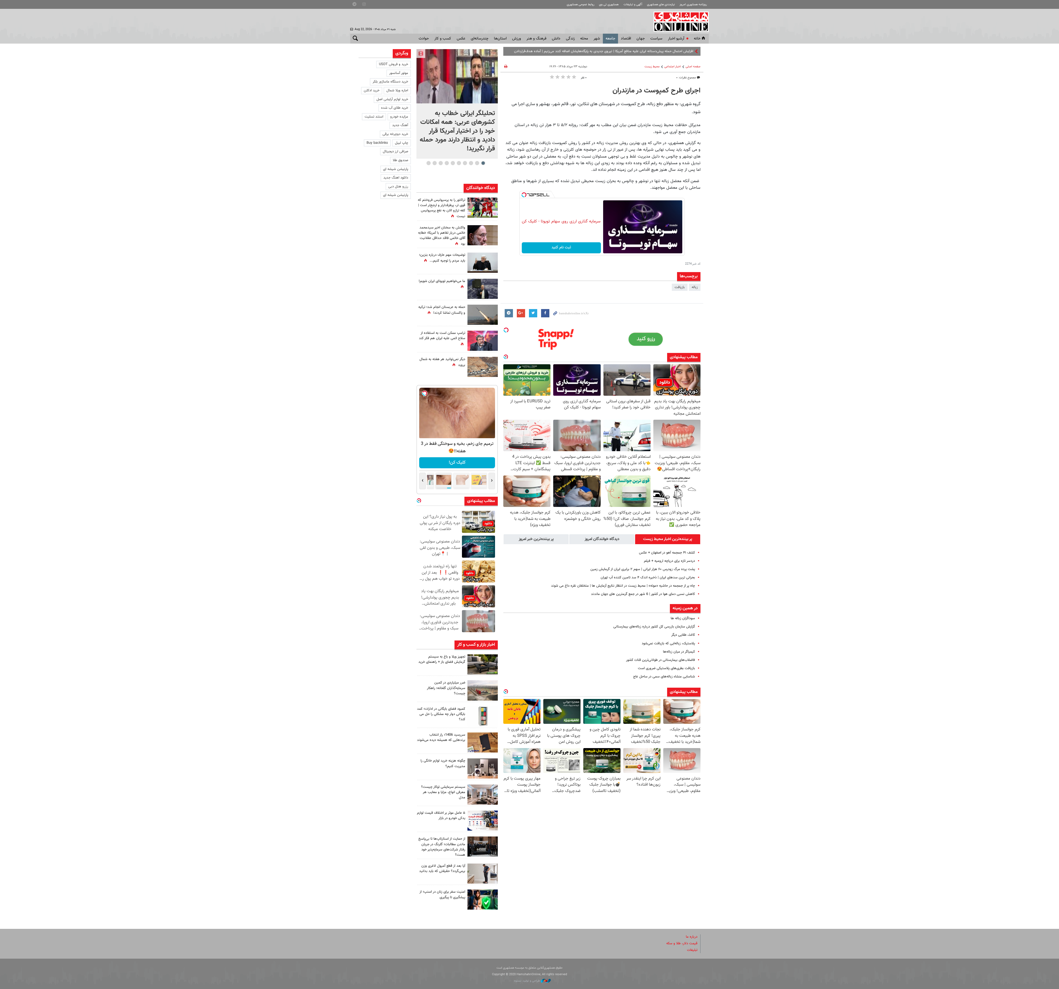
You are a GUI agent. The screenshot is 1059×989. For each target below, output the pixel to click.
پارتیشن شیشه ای (395, 169)
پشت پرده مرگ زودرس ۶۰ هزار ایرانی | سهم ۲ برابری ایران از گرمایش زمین (642, 569)
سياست (656, 39)
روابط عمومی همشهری (580, 4)
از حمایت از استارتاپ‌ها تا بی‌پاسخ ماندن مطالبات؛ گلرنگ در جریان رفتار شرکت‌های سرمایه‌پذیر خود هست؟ (441, 847)
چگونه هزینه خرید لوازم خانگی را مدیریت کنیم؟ (443, 763)
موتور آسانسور (398, 73)
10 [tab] (428, 163)
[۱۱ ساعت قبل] (482, 208)
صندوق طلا (400, 160)
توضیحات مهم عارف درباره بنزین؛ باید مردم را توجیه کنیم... (442, 258)
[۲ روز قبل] (482, 873)
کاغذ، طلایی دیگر (683, 635)
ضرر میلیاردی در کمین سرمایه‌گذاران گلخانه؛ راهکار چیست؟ (446, 688)
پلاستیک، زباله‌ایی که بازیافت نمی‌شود (668, 643)
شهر (596, 39)
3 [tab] (471, 163)
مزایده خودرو (399, 116)
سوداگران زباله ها (683, 618)
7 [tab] (447, 163)
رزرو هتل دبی (398, 186)
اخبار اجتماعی (672, 66)
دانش (556, 39)
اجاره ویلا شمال (397, 90)
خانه (697, 39)
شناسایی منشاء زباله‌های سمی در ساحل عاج (664, 676)
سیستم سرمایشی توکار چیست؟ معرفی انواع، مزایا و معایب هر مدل (443, 792)
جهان (641, 39)
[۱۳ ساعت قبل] (482, 846)
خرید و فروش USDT (393, 64)
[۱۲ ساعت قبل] (482, 262)
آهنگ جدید (400, 125)
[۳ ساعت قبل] (457, 76)
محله (584, 39)
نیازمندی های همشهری (661, 4)
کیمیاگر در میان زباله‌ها (679, 652)
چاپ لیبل (401, 143)
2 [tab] (477, 163)
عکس (461, 39)
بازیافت (680, 287)
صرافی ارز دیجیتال (395, 151)
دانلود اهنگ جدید (395, 177)
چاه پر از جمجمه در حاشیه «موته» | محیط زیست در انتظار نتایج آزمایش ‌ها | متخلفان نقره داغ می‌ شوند (623, 586)
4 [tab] (465, 163)
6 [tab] (453, 163)
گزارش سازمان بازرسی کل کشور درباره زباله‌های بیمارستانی (654, 626)
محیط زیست (652, 66)
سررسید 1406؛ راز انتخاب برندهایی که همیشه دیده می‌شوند (441, 737)
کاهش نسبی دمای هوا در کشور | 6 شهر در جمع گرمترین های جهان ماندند (643, 594)
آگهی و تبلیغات (633, 4)
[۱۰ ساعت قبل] (482, 367)
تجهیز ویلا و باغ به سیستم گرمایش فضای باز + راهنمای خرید (441, 659)
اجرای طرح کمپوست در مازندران (656, 90)
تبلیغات (692, 950)
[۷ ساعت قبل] (482, 664)
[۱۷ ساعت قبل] (482, 235)
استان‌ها (500, 39)
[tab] (667, 539)
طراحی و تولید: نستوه (527, 981)
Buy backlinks (377, 143)
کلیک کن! (457, 462)
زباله (695, 287)
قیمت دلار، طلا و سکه (681, 943)
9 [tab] (434, 163)
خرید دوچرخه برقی (395, 134)
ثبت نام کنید (561, 247)
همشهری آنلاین (678, 21)
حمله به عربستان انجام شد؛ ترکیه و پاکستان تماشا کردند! (441, 310)
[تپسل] (524, 195)
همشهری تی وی (609, 4)
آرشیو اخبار (676, 39)
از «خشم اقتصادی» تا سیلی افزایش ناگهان (663, 51)
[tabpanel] (457, 104)
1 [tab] (483, 163)
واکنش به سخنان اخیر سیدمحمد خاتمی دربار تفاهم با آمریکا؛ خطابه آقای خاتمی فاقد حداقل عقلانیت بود (441, 236)
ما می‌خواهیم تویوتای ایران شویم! (442, 281)
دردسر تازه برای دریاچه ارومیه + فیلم (669, 561)
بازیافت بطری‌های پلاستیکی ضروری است (666, 668)
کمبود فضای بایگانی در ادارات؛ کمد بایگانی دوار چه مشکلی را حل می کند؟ (441, 714)
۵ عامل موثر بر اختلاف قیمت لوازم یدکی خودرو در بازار (441, 815)
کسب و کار (442, 39)
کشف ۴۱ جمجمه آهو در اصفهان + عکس (667, 552)
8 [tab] (441, 163)
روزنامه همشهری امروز (693, 4)
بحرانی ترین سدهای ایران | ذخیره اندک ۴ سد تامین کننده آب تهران (648, 577)
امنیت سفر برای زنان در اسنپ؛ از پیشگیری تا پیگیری (442, 894)
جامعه (610, 39)
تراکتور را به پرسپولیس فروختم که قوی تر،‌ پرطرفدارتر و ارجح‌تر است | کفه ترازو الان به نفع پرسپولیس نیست (441, 208)
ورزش (516, 39)
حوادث (424, 39)
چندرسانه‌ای (479, 39)
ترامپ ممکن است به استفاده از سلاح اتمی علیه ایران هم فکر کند (442, 335)
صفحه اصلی (693, 66)
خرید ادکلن (371, 90)
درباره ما (691, 937)
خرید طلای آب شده (394, 108)
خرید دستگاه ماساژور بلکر (390, 81)
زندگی (570, 39)
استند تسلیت (374, 116)
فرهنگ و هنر (536, 39)
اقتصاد (626, 39)
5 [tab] (459, 163)
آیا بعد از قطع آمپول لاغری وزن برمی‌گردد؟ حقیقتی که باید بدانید (442, 868)
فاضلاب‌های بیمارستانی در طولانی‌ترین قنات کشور (660, 660)
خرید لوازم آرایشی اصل (392, 99)
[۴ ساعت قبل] (482, 289)
